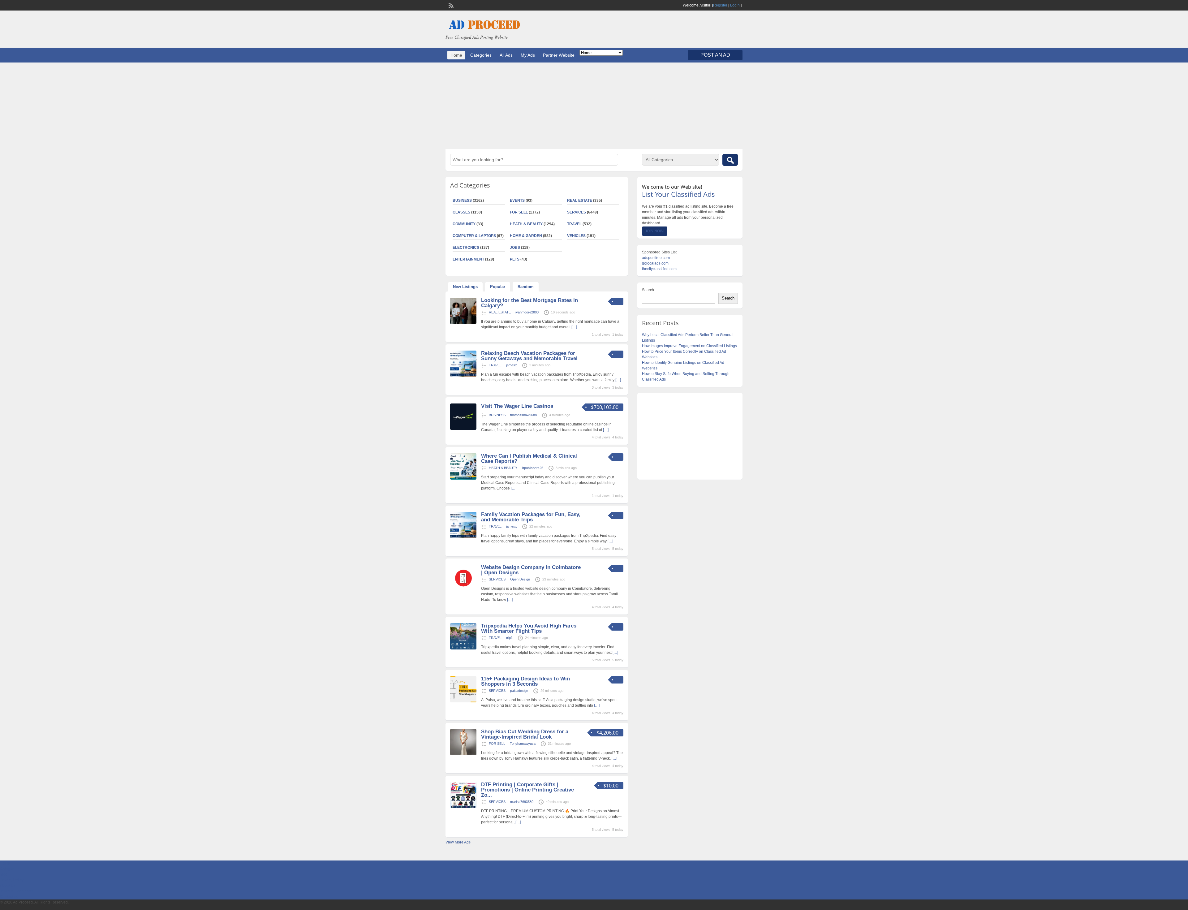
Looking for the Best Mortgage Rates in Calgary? (529, 302)
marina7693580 (521, 802)
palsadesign (519, 690)
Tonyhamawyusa (523, 743)
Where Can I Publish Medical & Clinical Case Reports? (529, 458)
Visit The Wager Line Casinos (517, 406)
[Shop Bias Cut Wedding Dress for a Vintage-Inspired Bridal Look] (463, 754)
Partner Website (559, 55)
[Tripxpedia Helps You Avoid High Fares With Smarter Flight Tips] (463, 648)
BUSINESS (462, 200)
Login (735, 5)
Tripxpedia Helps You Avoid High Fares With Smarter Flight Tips (528, 628)
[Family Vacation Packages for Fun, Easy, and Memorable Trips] (463, 537)
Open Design (520, 579)
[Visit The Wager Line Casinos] (463, 428)
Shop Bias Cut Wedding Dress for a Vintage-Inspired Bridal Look (524, 734)
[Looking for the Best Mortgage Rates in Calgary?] (463, 323)
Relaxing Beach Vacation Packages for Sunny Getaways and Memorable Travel (529, 355)
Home (456, 55)
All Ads (506, 55)
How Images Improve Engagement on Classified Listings (689, 346)
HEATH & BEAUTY (526, 224)
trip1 (509, 638)
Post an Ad (715, 55)
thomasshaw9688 (523, 415)
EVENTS (517, 200)
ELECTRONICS (466, 247)
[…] (574, 327)
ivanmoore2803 (527, 312)
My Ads (528, 55)
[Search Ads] (730, 160)
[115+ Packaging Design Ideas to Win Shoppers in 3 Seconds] (463, 701)
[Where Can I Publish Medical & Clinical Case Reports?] (463, 478)
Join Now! (654, 231)
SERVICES (576, 212)
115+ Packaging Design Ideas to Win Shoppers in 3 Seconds (525, 681)
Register (720, 5)
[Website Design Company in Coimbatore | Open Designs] (463, 590)
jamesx (511, 365)
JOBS (515, 247)
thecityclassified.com (659, 269)
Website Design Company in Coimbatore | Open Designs (531, 570)
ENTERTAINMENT (468, 259)
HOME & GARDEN (526, 236)
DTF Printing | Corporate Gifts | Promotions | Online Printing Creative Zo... (527, 790)
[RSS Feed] (450, 4)
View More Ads (458, 842)
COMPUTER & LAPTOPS (474, 236)
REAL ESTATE (579, 200)
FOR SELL (519, 212)
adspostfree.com (656, 258)
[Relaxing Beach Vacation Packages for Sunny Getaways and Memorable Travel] (463, 375)
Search (648, 290)
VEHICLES (576, 236)
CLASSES (461, 212)
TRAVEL (574, 224)
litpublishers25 (532, 468)
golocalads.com (655, 263)
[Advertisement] (594, 105)
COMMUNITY (464, 224)
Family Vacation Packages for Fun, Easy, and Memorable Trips (530, 517)
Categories (481, 55)
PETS (514, 259)
